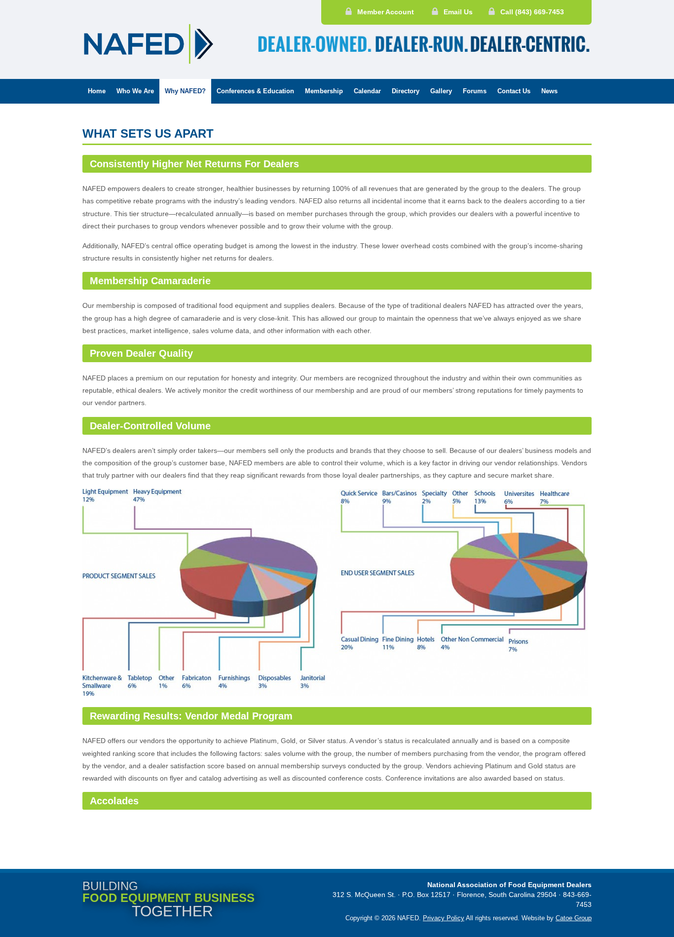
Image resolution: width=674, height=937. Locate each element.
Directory (405, 91)
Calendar (367, 91)
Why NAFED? (185, 91)
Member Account (385, 12)
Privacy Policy (443, 918)
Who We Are (135, 91)
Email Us (458, 12)
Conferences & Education (255, 91)
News (549, 91)
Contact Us (513, 91)
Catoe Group (574, 918)
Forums (475, 91)
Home (97, 91)
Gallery (441, 91)
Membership (324, 91)
